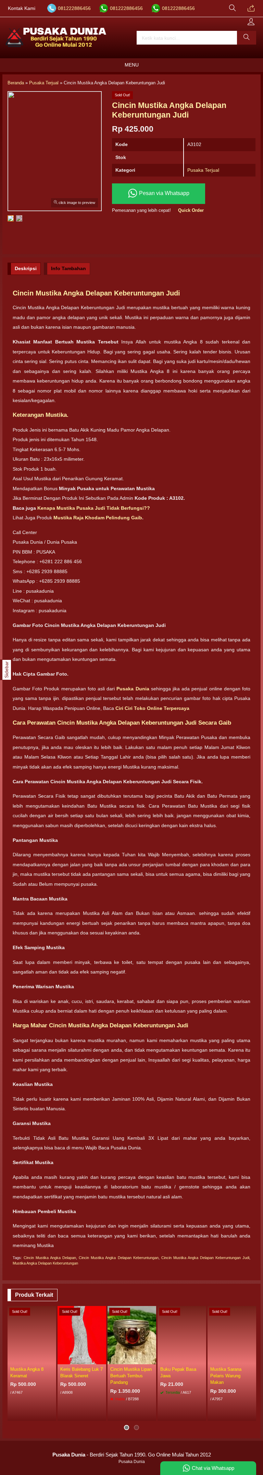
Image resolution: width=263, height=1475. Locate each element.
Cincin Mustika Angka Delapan (50, 1258)
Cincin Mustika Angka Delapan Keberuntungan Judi (205, 1258)
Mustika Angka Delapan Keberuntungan (45, 1263)
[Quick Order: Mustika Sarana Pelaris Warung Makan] (252, 1358)
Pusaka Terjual (203, 170)
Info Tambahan (68, 268)
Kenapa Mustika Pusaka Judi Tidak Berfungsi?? (93, 508)
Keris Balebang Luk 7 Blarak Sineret (81, 1372)
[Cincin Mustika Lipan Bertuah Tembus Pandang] (132, 1335)
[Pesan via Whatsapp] (251, 8)
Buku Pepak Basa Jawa (178, 1372)
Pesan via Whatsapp (163, 193)
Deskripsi (26, 268)
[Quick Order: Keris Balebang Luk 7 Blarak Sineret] (102, 1358)
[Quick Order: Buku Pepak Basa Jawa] (202, 1358)
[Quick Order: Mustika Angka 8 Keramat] (52, 1358)
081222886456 (74, 8)
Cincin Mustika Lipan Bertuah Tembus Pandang (131, 1376)
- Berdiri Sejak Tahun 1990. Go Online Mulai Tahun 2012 (131, 1455)
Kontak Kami (21, 8)
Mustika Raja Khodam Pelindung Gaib (97, 517)
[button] (246, 38)
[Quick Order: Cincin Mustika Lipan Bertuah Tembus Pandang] (152, 1358)
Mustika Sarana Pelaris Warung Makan (225, 1376)
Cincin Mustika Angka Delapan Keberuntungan (118, 1258)
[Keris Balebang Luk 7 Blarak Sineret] (82, 1335)
